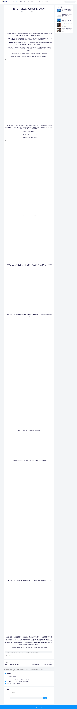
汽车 (39, 2)
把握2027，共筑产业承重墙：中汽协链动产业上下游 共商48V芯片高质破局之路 (21, 679)
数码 (32, 2)
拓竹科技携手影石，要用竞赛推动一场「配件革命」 (16, 678)
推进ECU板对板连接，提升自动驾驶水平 (12, 663)
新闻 (17, 2)
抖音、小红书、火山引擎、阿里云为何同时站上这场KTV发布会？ (18, 681)
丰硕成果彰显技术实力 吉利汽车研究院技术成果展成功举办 (42, 663)
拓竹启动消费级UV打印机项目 (12, 676)
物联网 (46, 2)
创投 (28, 2)
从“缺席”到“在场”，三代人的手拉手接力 (13, 683)
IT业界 (20, 2)
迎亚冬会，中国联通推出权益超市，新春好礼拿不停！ (30, 652)
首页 (13, 2)
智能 (35, 2)
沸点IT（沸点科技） (16, 652)
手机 (25, 2)
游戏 (43, 2)
